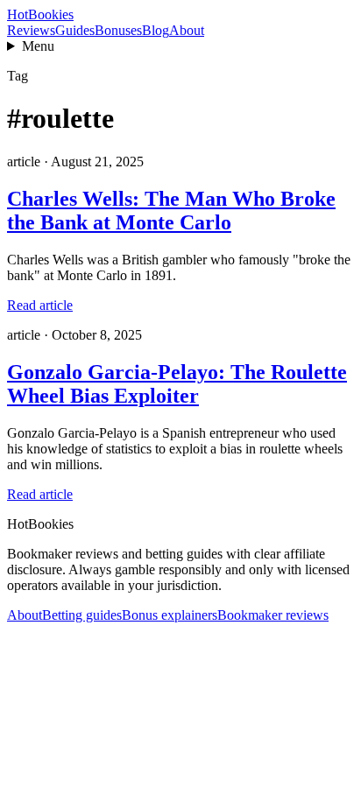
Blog (155, 30)
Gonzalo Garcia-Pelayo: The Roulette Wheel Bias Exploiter (177, 384)
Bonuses (118, 30)
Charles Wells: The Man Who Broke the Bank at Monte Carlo (171, 210)
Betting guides (82, 615)
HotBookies (40, 14)
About (186, 30)
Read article (40, 305)
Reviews (31, 30)
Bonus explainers (169, 615)
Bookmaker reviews (273, 615)
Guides (75, 30)
